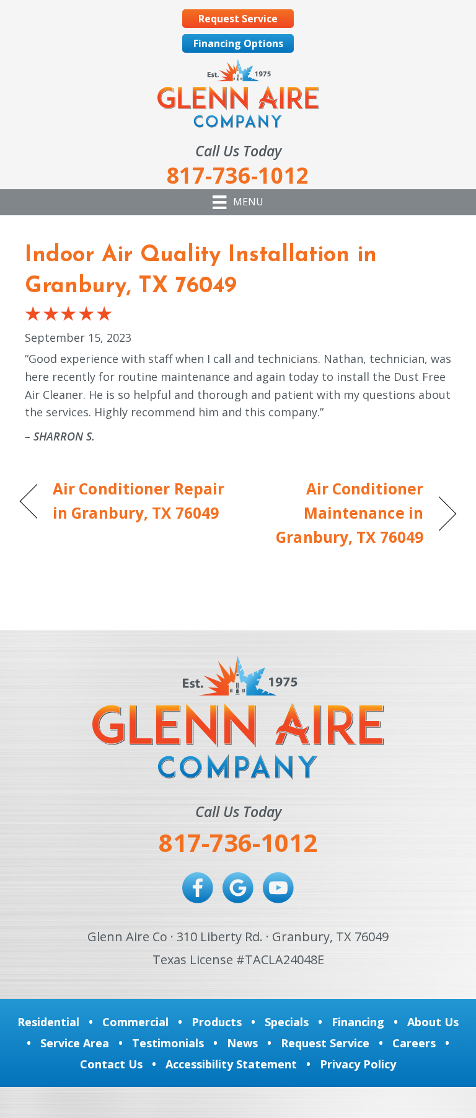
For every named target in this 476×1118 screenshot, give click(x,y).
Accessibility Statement (231, 1064)
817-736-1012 (238, 842)
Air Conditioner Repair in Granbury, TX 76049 (138, 500)
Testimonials (168, 1042)
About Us (433, 1021)
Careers (414, 1042)
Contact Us (111, 1064)
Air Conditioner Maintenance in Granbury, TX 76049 (337, 512)
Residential (48, 1021)
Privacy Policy (358, 1064)
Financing (358, 1021)
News (242, 1042)
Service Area (74, 1042)
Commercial (135, 1021)
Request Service (325, 1042)
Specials (287, 1021)
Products (217, 1021)
